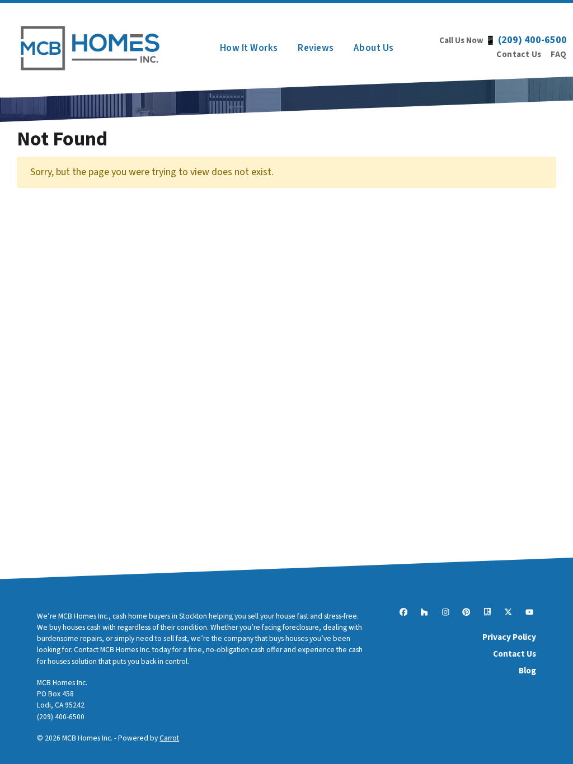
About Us (373, 48)
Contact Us (519, 54)
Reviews (316, 48)
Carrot (169, 738)
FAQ (558, 54)
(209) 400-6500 (532, 40)
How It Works (249, 48)
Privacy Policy (509, 637)
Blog (527, 670)
